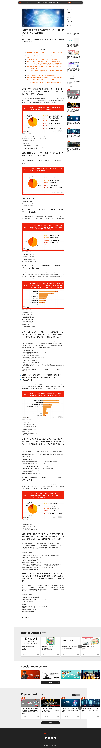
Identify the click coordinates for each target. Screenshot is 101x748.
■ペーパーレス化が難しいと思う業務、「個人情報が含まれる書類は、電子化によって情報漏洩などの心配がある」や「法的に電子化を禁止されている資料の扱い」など (44, 72)
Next (80, 646)
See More (50, 682)
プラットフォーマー (70, 21)
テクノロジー (69, 17)
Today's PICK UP (25, 654)
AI (67, 19)
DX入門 (68, 14)
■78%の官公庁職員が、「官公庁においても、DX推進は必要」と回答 (41, 75)
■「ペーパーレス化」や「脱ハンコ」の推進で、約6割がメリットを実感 (42, 59)
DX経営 (68, 12)
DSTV (69, 2)
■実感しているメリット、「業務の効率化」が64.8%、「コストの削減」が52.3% (43, 61)
